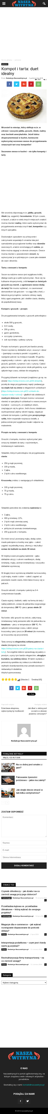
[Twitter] (27, 1101)
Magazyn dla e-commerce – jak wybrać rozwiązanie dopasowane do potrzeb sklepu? (21, 927)
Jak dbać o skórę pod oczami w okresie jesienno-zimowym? (37, 711)
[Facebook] (20, 1101)
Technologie (6, 898)
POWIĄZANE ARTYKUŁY (13, 754)
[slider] (9, 679)
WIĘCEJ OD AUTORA (11, 758)
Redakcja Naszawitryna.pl (16, 78)
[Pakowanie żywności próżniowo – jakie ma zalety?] (8, 780)
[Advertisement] (24, 32)
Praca (4, 934)
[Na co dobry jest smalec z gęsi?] (8, 767)
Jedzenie (4, 64)
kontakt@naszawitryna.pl (33, 1085)
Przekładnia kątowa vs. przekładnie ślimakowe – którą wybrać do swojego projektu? (21, 909)
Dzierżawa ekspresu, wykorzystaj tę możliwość (12, 709)
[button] (44, 3)
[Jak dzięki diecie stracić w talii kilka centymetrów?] (8, 792)
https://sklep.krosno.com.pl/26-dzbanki (24, 381)
